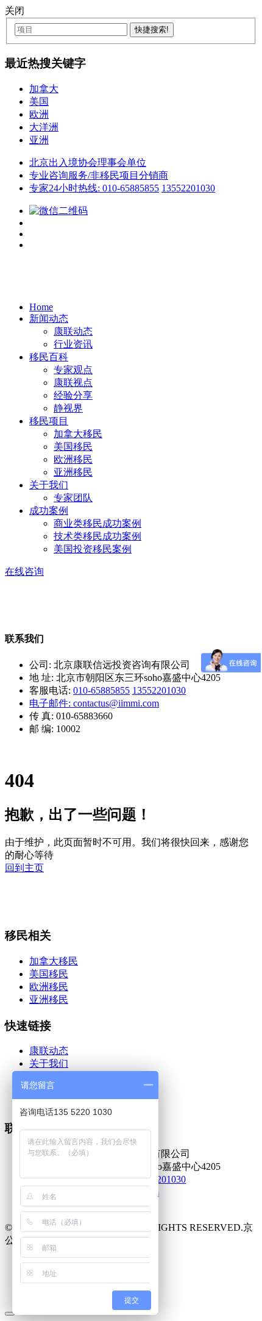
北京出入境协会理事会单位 (87, 162)
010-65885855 (101, 690)
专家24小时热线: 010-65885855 (94, 188)
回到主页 (24, 868)
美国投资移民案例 (93, 549)
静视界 (68, 408)
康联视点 (73, 382)
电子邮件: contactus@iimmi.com (94, 703)
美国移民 (73, 446)
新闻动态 (48, 318)
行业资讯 (73, 344)
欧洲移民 (73, 459)
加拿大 (43, 89)
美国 (39, 101)
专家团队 (73, 498)
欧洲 (39, 114)
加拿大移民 (78, 434)
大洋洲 (43, 127)
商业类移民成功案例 (97, 523)
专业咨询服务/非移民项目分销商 (98, 175)
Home (41, 307)
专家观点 (73, 370)
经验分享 (73, 395)
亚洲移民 (73, 472)
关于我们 (48, 485)
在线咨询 (24, 571)
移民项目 (48, 421)
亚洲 (39, 140)
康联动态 (73, 331)
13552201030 (188, 188)
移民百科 (48, 357)
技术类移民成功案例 (97, 536)
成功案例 (48, 510)
